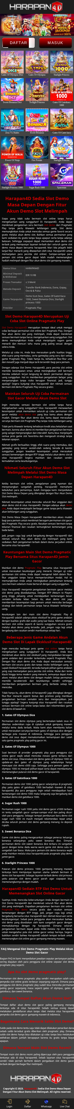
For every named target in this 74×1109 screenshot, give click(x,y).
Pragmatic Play (33, 567)
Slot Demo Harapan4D (14, 327)
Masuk (55, 43)
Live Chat (65, 1106)
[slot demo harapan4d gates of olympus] (37, 62)
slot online (51, 648)
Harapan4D (30, 1088)
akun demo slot (27, 414)
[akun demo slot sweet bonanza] (37, 120)
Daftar (18, 43)
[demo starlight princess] (61, 147)
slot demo (49, 225)
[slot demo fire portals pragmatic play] (37, 147)
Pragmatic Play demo (15, 909)
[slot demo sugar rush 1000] (37, 175)
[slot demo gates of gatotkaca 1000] (61, 89)
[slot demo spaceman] (61, 175)
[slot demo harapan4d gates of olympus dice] (12, 62)
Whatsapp (46, 1106)
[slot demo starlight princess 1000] (12, 175)
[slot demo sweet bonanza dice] (12, 89)
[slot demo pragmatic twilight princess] (37, 89)
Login (9, 1106)
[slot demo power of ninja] (12, 147)
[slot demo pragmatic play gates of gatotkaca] (61, 120)
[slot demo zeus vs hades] (12, 120)
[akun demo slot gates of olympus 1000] (61, 62)
